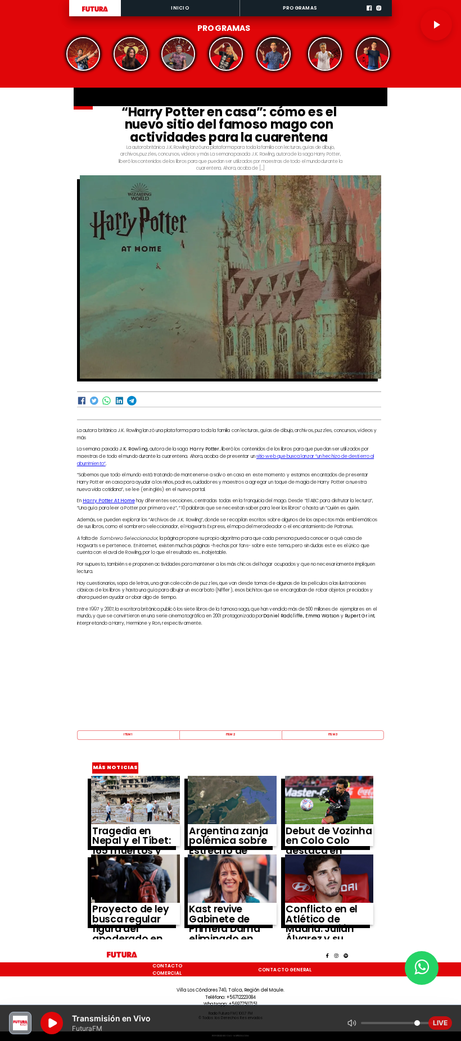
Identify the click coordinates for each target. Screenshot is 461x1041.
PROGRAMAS (300, 7)
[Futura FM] (83, 54)
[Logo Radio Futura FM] (95, 11)
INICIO (180, 7)
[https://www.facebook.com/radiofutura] (369, 15)
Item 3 (332, 734)
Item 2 (230, 734)
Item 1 (128, 734)
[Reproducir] (436, 24)
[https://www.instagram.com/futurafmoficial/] (379, 15)
